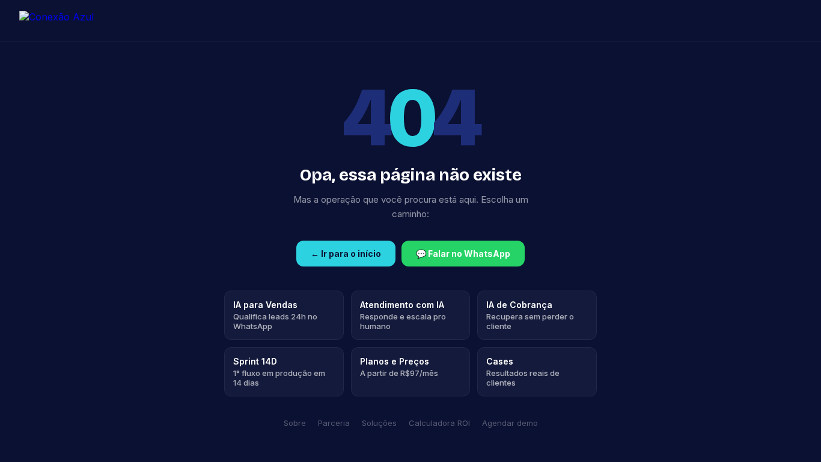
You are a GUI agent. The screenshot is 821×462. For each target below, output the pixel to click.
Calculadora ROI (439, 423)
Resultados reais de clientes (523, 371)
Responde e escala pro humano (403, 315)
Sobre (295, 423)
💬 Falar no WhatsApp (463, 253)
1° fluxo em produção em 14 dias (279, 371)
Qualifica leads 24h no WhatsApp (275, 315)
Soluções (379, 423)
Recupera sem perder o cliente (530, 315)
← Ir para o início (346, 253)
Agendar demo (510, 423)
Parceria (334, 423)
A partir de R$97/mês (399, 367)
